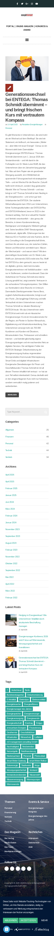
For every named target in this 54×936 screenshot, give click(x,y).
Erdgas (39, 723)
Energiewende (33, 718)
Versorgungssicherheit (16, 770)
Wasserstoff (35, 775)
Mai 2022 (9, 577)
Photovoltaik (39, 756)
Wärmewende (13, 784)
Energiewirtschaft (14, 723)
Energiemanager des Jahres (19, 709)
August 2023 (10, 543)
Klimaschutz (26, 737)
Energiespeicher (14, 713)
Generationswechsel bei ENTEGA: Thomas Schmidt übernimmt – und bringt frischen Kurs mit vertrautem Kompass (26, 107)
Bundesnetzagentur (15, 695)
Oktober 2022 (11, 563)
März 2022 (10, 591)
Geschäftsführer (27, 732)
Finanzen (9, 436)
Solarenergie (12, 765)
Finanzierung (35, 727)
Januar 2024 (10, 522)
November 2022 (12, 556)
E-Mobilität (11, 699)
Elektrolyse (24, 699)
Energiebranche (14, 704)
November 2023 (12, 529)
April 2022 (9, 584)
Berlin (27, 690)
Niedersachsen (13, 756)
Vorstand (33, 770)
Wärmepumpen (33, 779)
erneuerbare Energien (16, 727)
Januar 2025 (10, 495)
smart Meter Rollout (37, 760)
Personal (8, 128)
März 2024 (10, 509)
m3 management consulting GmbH (22, 742)
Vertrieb (8, 457)
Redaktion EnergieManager (32, 124)
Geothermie (12, 732)
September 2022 (12, 570)
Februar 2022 (11, 597)
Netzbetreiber (28, 746)
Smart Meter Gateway (16, 760)
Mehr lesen (12, 395)
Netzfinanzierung (28, 751)
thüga (37, 765)
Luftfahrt (38, 737)
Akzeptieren (28, 920)
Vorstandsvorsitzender (16, 775)
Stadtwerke (26, 765)
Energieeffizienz (31, 704)
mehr (44, 920)
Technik (8, 450)
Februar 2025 (11, 488)
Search (45, 411)
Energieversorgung (15, 718)
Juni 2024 (9, 502)
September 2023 (12, 536)
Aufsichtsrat (16, 690)
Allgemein (9, 430)
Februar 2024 (11, 515)
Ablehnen (11, 920)
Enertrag (29, 723)
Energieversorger (31, 713)
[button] (27, 39)
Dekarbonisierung (35, 695)
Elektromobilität (38, 699)
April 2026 (9, 474)
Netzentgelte (12, 751)
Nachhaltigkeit (13, 746)
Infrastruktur (12, 737)
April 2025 (9, 481)
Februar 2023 (11, 550)
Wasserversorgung (15, 779)
